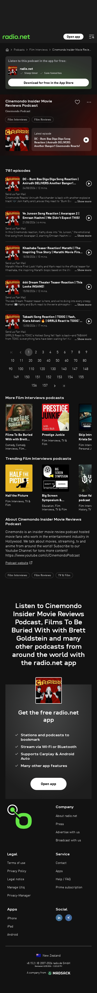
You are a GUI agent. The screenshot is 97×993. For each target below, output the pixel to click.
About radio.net (66, 816)
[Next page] (54, 385)
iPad (10, 926)
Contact (61, 863)
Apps (59, 871)
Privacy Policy (16, 871)
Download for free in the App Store (49, 83)
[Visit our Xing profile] (68, 917)
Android (12, 934)
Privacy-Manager (19, 895)
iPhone (12, 918)
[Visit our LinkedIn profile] (59, 917)
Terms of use (16, 863)
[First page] (11, 352)
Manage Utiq (16, 887)
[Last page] (63, 385)
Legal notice (15, 879)
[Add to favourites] (77, 102)
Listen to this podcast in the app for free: (37, 61)
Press (60, 824)
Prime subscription (69, 887)
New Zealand (51, 955)
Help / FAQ (63, 879)
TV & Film (64, 575)
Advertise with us (68, 832)
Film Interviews (17, 119)
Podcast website (16, 563)
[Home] (7, 50)
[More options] (89, 102)
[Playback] (86, 140)
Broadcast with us (68, 840)
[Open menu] (91, 36)
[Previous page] (20, 352)
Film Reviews (42, 119)
